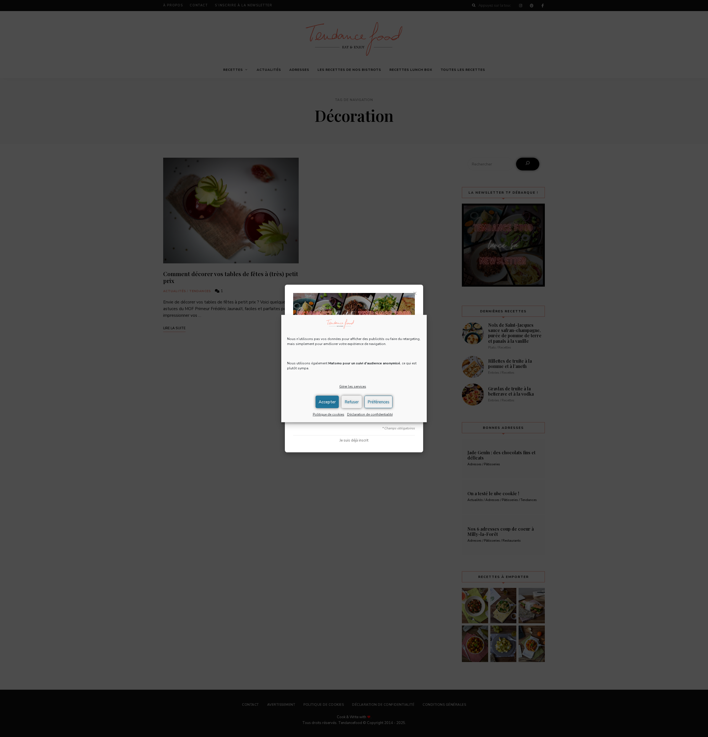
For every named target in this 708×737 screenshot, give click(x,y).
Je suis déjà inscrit (354, 440)
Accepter (327, 402)
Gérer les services (352, 387)
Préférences (378, 402)
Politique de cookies (328, 414)
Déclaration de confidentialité (370, 414)
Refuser (352, 402)
